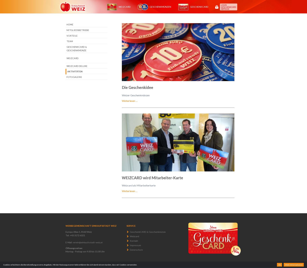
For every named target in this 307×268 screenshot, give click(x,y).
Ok (279, 265)
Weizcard (125, 6)
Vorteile (72, 35)
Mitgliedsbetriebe (78, 30)
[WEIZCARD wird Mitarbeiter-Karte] (178, 142)
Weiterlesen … (130, 100)
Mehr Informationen (294, 265)
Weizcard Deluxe (77, 66)
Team (70, 41)
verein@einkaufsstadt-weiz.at (88, 242)
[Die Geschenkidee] (178, 52)
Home (70, 24)
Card (242, 4)
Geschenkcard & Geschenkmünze (77, 48)
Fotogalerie (74, 77)
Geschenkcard (199, 6)
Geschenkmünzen (160, 6)
